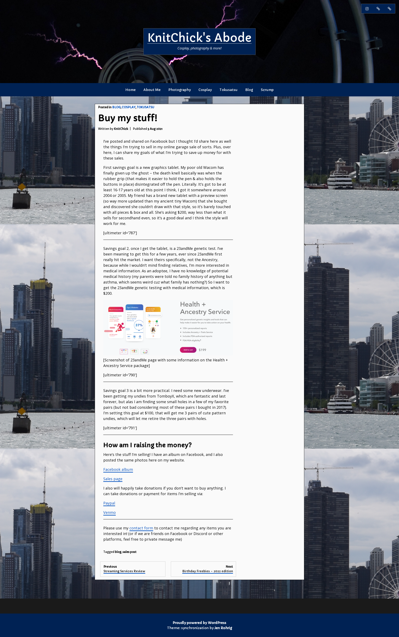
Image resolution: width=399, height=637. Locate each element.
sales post (130, 552)
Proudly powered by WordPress (199, 623)
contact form (141, 527)
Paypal (109, 503)
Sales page (112, 478)
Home (130, 90)
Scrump (267, 90)
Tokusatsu (228, 90)
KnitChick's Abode (199, 38)
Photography (179, 90)
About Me (152, 90)
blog (118, 552)
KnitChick (121, 129)
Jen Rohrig (223, 628)
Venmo (109, 512)
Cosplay (205, 90)
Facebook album (118, 469)
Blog (249, 90)
